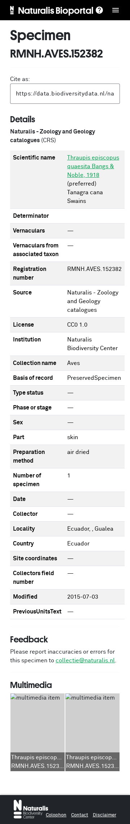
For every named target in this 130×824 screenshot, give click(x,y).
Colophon (56, 815)
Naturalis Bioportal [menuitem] (56, 10)
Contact (79, 815)
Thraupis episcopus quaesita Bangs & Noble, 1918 (93, 166)
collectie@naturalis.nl (85, 660)
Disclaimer (104, 815)
